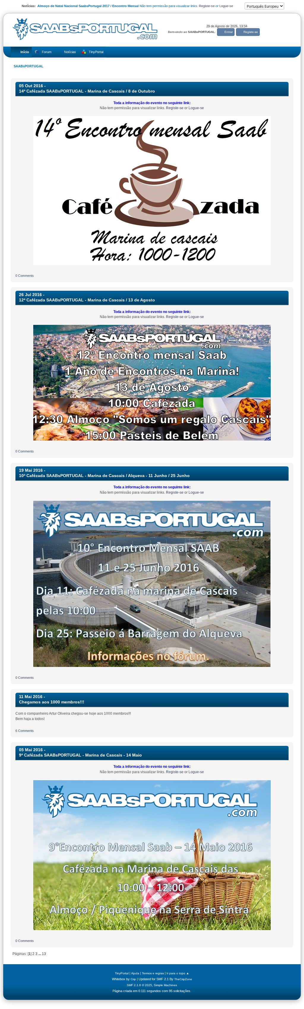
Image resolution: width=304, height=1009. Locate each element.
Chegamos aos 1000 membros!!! (51, 702)
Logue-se (226, 6)
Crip (133, 979)
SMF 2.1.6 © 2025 (139, 985)
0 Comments (24, 275)
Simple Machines (165, 985)
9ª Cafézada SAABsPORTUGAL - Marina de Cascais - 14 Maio (80, 755)
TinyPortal (122, 973)
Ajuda (135, 973)
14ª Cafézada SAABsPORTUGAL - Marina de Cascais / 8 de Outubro (87, 91)
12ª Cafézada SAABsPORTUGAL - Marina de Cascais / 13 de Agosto (87, 300)
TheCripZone (183, 979)
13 (44, 954)
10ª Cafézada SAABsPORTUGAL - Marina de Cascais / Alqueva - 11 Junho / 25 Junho (104, 475)
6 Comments (24, 730)
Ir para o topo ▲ (178, 973)
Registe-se (207, 6)
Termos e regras (153, 973)
